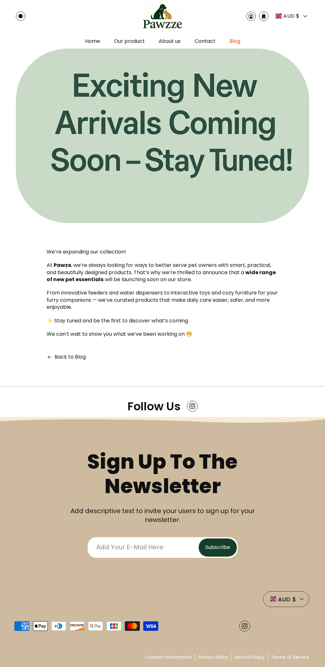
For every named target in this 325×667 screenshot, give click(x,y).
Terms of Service (290, 657)
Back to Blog (70, 356)
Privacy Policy (213, 657)
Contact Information (168, 657)
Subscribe (217, 547)
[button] (20, 16)
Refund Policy (250, 657)
